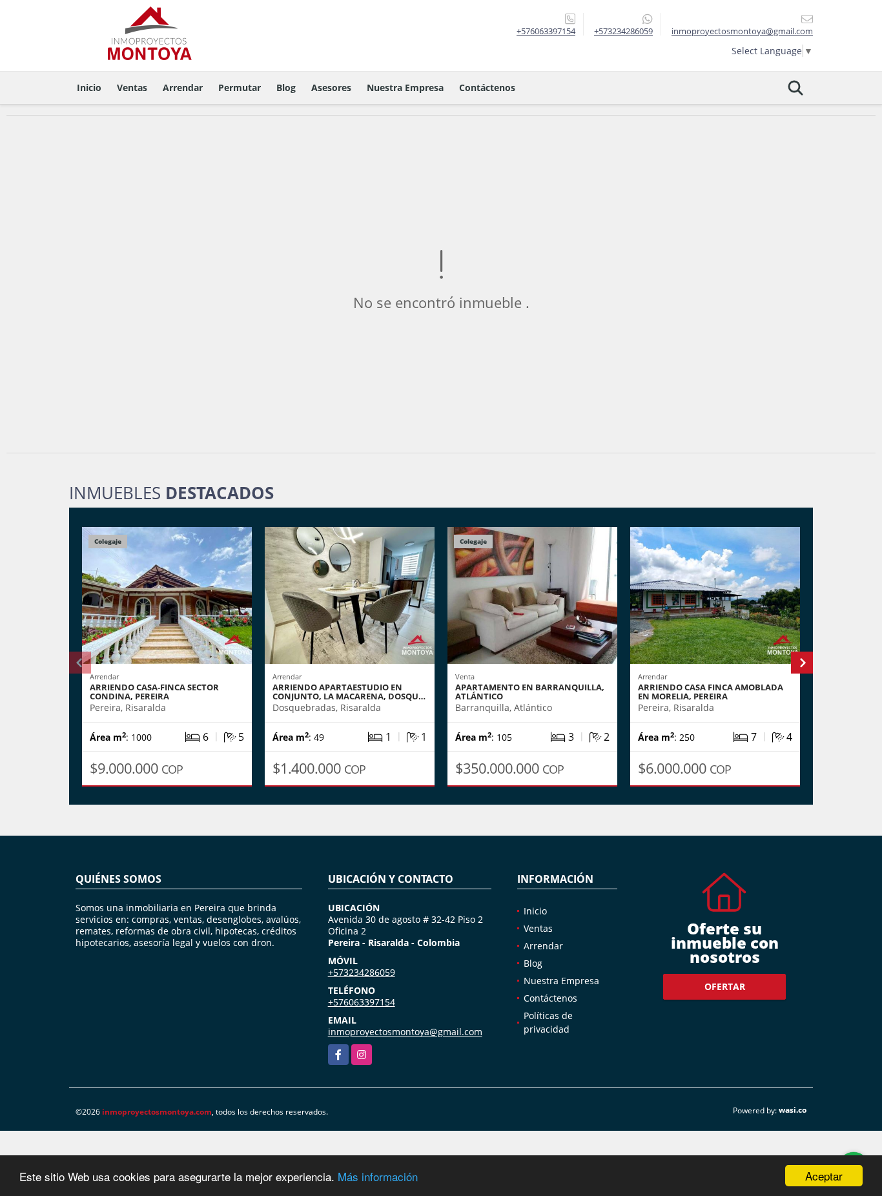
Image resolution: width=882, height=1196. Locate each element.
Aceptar (824, 1176)
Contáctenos (487, 87)
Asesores (331, 87)
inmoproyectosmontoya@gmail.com (405, 1032)
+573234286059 (623, 31)
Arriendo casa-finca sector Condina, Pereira (154, 692)
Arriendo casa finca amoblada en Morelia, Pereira (710, 692)
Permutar (239, 87)
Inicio (89, 87)
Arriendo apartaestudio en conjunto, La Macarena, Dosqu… (349, 692)
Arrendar (183, 87)
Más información (378, 1176)
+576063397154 (546, 31)
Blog (286, 87)
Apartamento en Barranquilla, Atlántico (529, 692)
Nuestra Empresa (405, 87)
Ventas (132, 87)
